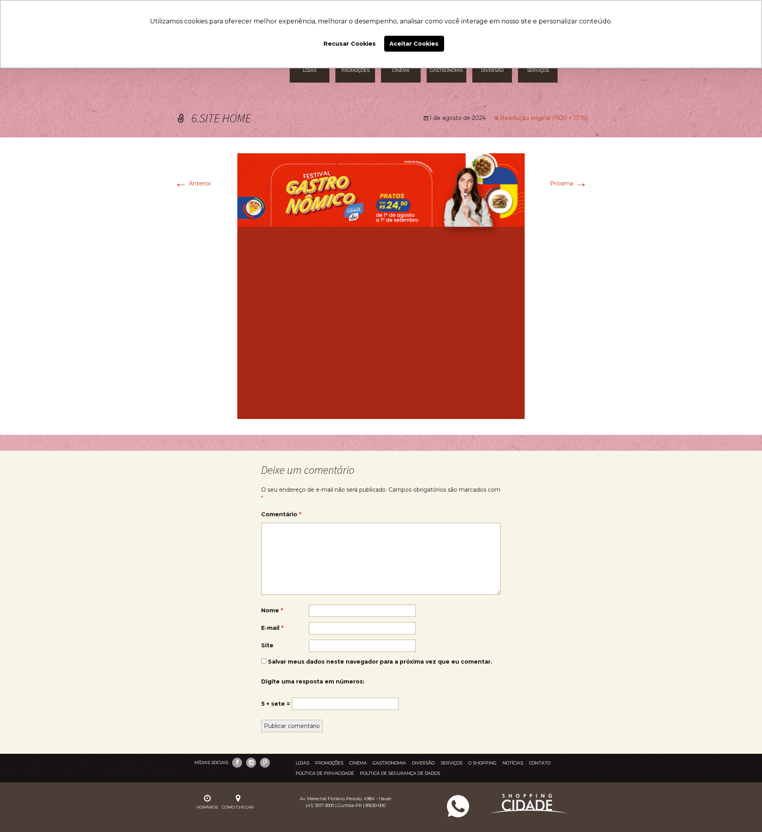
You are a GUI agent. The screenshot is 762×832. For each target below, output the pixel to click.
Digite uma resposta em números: (312, 681)
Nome (272, 610)
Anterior (193, 183)
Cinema (358, 763)
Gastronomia (389, 763)
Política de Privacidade (325, 773)
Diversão (423, 763)
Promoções (329, 763)
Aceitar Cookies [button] (414, 43)
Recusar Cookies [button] (349, 43)
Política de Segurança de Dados (400, 773)
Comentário (281, 514)
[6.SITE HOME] (381, 285)
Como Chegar (238, 807)
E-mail (272, 627)
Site (267, 645)
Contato (539, 763)
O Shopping (482, 763)
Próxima (568, 183)
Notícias (512, 763)
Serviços (451, 763)
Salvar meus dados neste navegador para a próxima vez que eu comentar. (380, 661)
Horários (207, 807)
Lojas (302, 763)
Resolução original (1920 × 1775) (543, 118)
